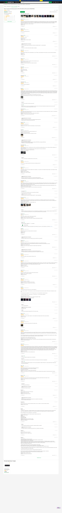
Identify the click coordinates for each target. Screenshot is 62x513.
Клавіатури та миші (20, 4)
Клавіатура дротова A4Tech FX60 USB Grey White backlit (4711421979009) (7, 469)
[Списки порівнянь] (56, 2)
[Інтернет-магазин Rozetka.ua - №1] (9, 2)
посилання (51, 226)
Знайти (50, 2)
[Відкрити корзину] (58, 2)
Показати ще (39, 457)
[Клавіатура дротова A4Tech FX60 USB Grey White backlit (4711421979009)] (7, 465)
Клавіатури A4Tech (28, 4)
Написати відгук (9, 21)
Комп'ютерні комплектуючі (14, 4)
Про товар (5, 6)
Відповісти (23, 26)
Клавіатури (23, 4)
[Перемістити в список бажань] (9, 463)
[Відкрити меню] (4, 2)
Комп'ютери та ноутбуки (7, 4)
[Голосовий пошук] (48, 2)
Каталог (18, 2)
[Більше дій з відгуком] (56, 26)
